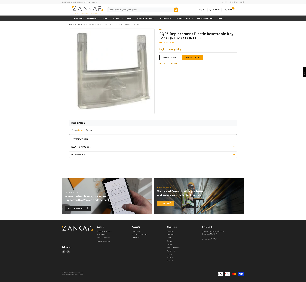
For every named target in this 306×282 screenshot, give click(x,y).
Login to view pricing (170, 49)
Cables (129, 18)
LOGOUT (224, 2)
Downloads (78, 154)
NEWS (242, 2)
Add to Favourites (171, 63)
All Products (80, 25)
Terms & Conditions (103, 238)
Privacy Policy (101, 234)
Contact (81, 130)
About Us (190, 18)
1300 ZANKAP (209, 239)
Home (70, 25)
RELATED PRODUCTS (81, 147)
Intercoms (92, 18)
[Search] (176, 10)
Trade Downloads (205, 18)
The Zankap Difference (104, 231)
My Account (136, 231)
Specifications (79, 139)
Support (221, 18)
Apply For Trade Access (140, 234)
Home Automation (145, 18)
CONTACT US (234, 2)
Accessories (165, 18)
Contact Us (135, 238)
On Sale (179, 18)
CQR (160, 30)
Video (104, 18)
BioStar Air (79, 18)
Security (117, 18)
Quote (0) (304, 72)
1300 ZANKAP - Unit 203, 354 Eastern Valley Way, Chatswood (79, 2)
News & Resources (103, 241)
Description (78, 123)
